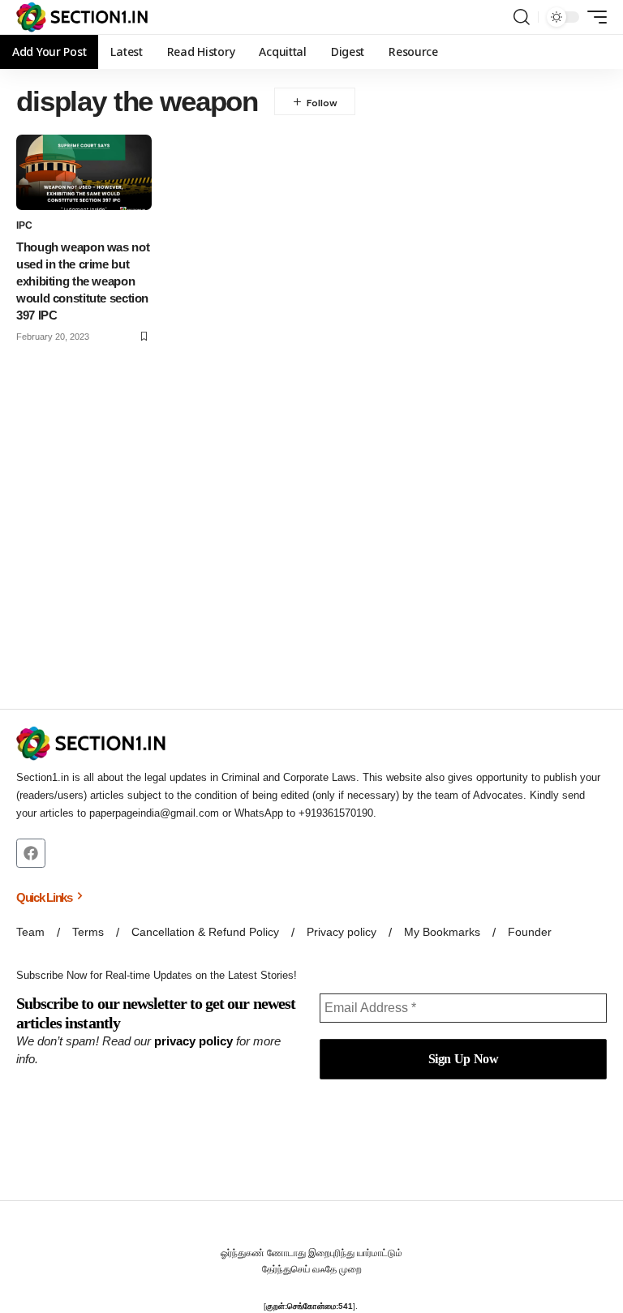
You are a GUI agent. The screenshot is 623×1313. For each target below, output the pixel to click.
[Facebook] (30, 853)
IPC (24, 225)
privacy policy (193, 1041)
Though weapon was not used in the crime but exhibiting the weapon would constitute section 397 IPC (82, 281)
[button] (521, 17)
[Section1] (82, 17)
